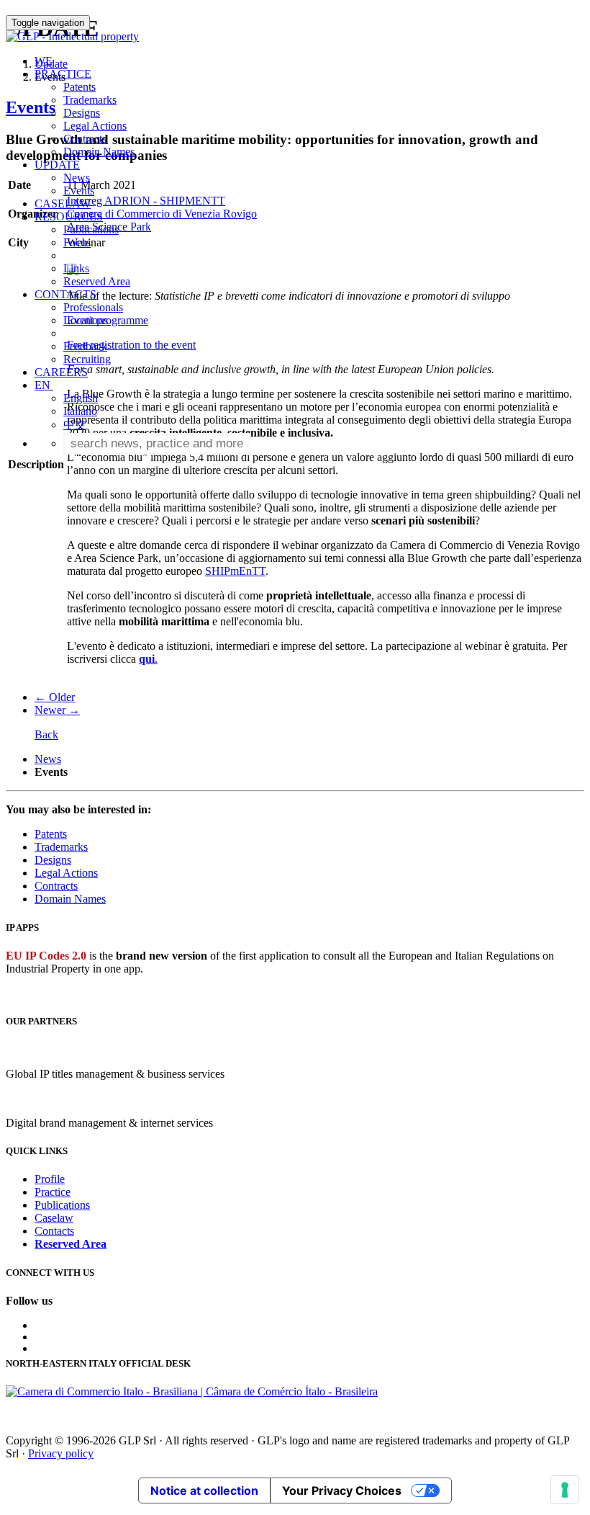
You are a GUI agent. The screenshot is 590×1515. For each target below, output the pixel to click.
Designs (81, 113)
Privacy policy (61, 1453)
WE (44, 61)
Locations (85, 320)
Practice (53, 1192)
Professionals (93, 307)
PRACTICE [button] (63, 74)
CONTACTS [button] (65, 294)
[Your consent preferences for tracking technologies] (564, 1489)
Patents (79, 87)
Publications (91, 229)
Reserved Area (96, 281)
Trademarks (90, 100)
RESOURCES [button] (69, 216)
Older (55, 697)
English (80, 398)
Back (46, 734)
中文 (74, 425)
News (76, 177)
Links (76, 268)
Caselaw (54, 1218)
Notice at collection (204, 1490)
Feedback (85, 346)
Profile (50, 1179)
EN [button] (44, 385)
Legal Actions (95, 126)
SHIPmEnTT (235, 571)
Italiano (80, 411)
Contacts (54, 1231)
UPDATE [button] (57, 164)
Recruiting (87, 359)
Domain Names (99, 152)
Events (78, 190)
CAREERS (61, 372)
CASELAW (63, 203)
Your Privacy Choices (341, 1490)
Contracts (84, 139)
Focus (77, 242)
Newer (57, 710)
